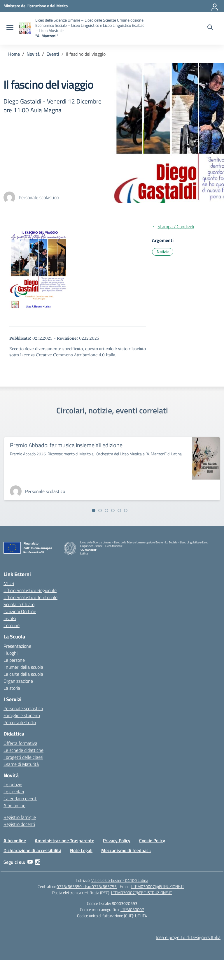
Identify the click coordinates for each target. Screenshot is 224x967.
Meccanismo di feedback (126, 850)
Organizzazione (18, 681)
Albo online (14, 805)
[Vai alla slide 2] (100, 510)
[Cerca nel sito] (210, 28)
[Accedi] (214, 6)
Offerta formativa (20, 743)
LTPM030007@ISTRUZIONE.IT (157, 886)
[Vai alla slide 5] (119, 510)
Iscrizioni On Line (20, 611)
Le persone (14, 660)
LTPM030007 (132, 909)
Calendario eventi (20, 798)
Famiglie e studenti (22, 715)
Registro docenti (19, 824)
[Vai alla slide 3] (106, 510)
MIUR (9, 583)
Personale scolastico (23, 708)
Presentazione (17, 646)
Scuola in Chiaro (19, 604)
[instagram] (37, 862)
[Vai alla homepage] (25, 28)
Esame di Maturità (21, 764)
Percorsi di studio (20, 722)
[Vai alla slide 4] (113, 510)
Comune (12, 625)
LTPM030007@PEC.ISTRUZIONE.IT (141, 892)
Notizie (163, 251)
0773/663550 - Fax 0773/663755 (87, 886)
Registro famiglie (20, 817)
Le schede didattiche (23, 750)
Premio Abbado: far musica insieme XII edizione (66, 445)
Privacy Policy (116, 840)
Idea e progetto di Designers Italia (188, 937)
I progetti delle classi (23, 757)
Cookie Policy (152, 840)
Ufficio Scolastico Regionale (30, 590)
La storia (12, 688)
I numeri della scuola (23, 667)
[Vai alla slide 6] (125, 510)
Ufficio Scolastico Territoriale (30, 597)
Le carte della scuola (23, 674)
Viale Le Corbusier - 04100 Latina (119, 880)
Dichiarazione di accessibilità (32, 850)
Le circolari (14, 791)
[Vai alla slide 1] (93, 510)
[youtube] (30, 862)
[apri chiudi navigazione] (9, 27)
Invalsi (10, 618)
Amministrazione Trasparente (64, 840)
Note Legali (81, 850)
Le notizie (13, 784)
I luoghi (11, 653)
